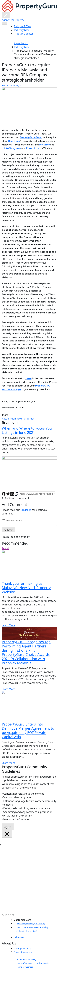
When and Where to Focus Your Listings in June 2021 (27, 430)
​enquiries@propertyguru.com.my (31, 923)
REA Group (14, 141)
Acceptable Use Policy (26, 959)
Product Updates (23, 33)
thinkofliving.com (11, 148)
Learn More (8, 625)
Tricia (5, 85)
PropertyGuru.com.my (23, 952)
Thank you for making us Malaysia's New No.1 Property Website (26, 587)
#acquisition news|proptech (18, 418)
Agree (7, 827)
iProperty (18, 20)
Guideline (25, 510)
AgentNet (7, 20)
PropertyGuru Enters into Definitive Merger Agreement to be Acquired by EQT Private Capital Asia (28, 730)
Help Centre (19, 937)
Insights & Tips (22, 26)
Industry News (22, 30)
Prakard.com (33, 148)
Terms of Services (24, 963)
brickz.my (44, 144)
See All (5, 548)
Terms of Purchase (25, 966)
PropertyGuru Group (31, 137)
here (28, 378)
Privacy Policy (43, 963)
